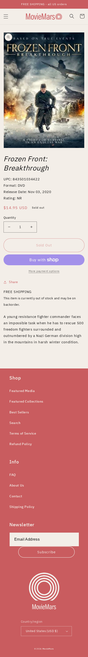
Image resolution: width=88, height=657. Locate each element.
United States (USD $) (42, 631)
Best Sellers (19, 412)
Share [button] (13, 282)
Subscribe (46, 552)
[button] (6, 16)
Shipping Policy (21, 507)
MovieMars (48, 648)
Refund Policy (20, 444)
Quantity (10, 218)
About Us (16, 485)
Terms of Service (22, 433)
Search (15, 423)
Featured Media (22, 391)
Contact (15, 496)
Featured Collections (26, 401)
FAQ (12, 475)
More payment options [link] (44, 271)
